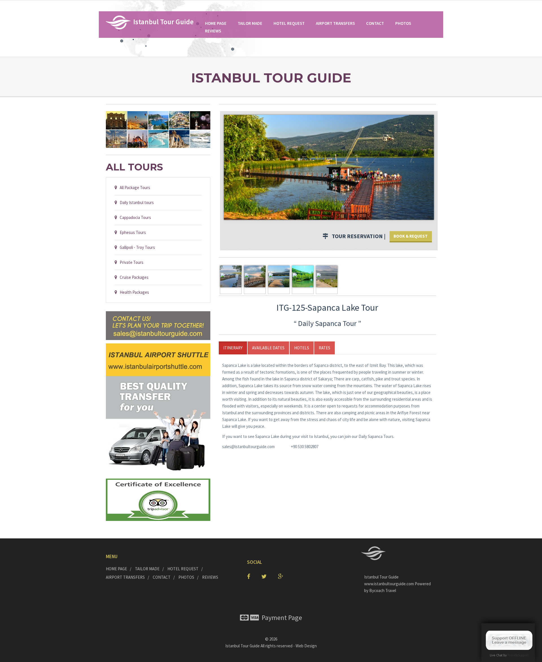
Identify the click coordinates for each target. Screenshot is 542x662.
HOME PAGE (215, 23)
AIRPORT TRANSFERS (335, 23)
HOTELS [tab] (301, 347)
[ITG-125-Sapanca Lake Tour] (329, 166)
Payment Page (280, 617)
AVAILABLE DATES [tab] (268, 347)
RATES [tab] (324, 347)
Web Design (306, 645)
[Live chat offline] (509, 640)
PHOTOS (403, 23)
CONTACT (375, 23)
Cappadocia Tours (134, 217)
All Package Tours (133, 187)
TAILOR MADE (250, 23)
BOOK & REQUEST (411, 236)
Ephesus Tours (131, 232)
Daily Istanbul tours (135, 202)
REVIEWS (213, 31)
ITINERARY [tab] (232, 347)
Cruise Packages (132, 277)
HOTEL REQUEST (289, 23)
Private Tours (130, 262)
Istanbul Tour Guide (242, 645)
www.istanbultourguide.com (389, 583)
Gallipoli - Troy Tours (136, 247)
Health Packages (133, 292)
